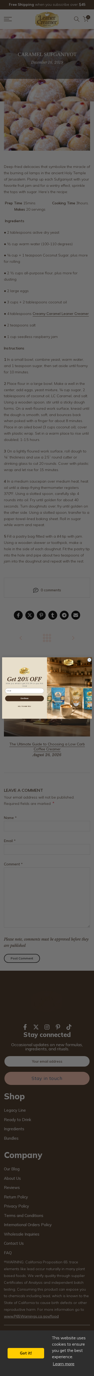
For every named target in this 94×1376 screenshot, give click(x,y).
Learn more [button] (63, 1363)
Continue (24, 698)
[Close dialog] (89, 660)
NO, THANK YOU (24, 706)
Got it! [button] (26, 1353)
